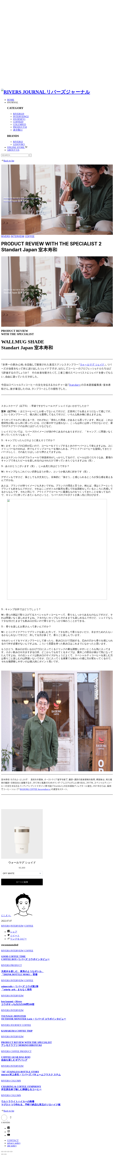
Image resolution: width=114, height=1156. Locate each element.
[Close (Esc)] (2, 1151)
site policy (12, 1145)
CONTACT (13, 1140)
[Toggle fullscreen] (8, 1151)
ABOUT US (13, 150)
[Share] (5, 1151)
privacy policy (13, 1143)
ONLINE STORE (16, 147)
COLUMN (19, 124)
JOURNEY (19, 119)
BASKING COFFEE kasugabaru (35, 789)
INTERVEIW (21, 116)
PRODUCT (20, 127)
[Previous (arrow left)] (2, 1154)
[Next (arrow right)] (5, 1154)
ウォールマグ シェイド (92, 365)
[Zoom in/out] (11, 1151)
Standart (74, 385)
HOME (10, 99)
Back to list (9, 160)
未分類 (18, 130)
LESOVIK (19, 144)
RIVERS (18, 114)
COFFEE (18, 122)
